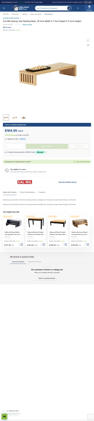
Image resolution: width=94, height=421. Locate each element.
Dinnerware (15, 14)
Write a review (27, 24)
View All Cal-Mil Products (11, 18)
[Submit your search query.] (69, 8)
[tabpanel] (47, 202)
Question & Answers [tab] (34, 262)
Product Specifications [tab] (27, 192)
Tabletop (24, 14)
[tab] (6, 118)
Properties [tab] (41, 192)
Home (6, 14)
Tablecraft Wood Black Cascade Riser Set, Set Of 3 (13, 234)
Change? (22, 139)
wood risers (49, 14)
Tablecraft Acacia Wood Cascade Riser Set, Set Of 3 (79, 234)
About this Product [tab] (10, 192)
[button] (78, 8)
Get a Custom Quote (83, 161)
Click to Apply (88, 2)
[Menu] (4, 8)
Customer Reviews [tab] (18, 262)
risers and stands (36, 14)
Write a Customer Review (47, 278)
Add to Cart (45, 146)
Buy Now (80, 146)
